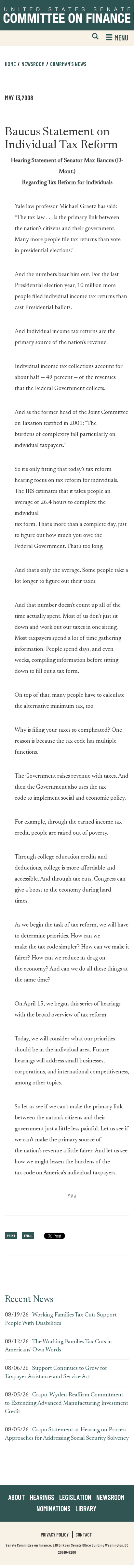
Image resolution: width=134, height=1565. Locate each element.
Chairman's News (68, 64)
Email (28, 1235)
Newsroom (110, 1497)
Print (11, 1235)
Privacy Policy (55, 1534)
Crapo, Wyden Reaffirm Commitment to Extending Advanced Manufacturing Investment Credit (66, 1403)
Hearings (42, 1497)
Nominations (53, 1508)
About (16, 1497)
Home (10, 64)
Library (85, 1508)
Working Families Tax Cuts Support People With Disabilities (61, 1319)
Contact (83, 1534)
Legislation (75, 1497)
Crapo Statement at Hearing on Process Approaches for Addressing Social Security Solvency (67, 1434)
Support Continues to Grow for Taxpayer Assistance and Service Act (56, 1373)
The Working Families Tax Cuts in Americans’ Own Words (58, 1346)
